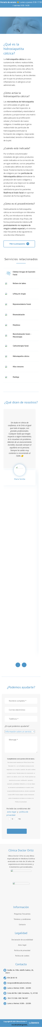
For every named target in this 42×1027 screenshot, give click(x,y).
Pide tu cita (29, 50)
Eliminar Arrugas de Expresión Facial (24, 273)
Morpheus (16, 325)
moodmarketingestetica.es (21, 1025)
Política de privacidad (22, 950)
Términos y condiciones (22, 919)
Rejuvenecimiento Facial (22, 304)
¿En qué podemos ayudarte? (17, 726)
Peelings (16, 377)
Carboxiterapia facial (21, 346)
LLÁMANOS (34, 1023)
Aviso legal (22, 945)
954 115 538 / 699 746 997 (17, 998)
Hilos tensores (18, 366)
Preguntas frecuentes (22, 914)
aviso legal (11, 812)
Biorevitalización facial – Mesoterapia (22, 335)
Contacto (22, 924)
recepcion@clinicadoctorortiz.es (19, 983)
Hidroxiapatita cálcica (21, 356)
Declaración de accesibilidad (22, 940)
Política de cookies (22, 956)
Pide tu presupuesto (17, 244)
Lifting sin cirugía (19, 294)
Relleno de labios (19, 283)
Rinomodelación (19, 314)
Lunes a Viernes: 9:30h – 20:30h (19, 1003)
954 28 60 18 (12, 978)
